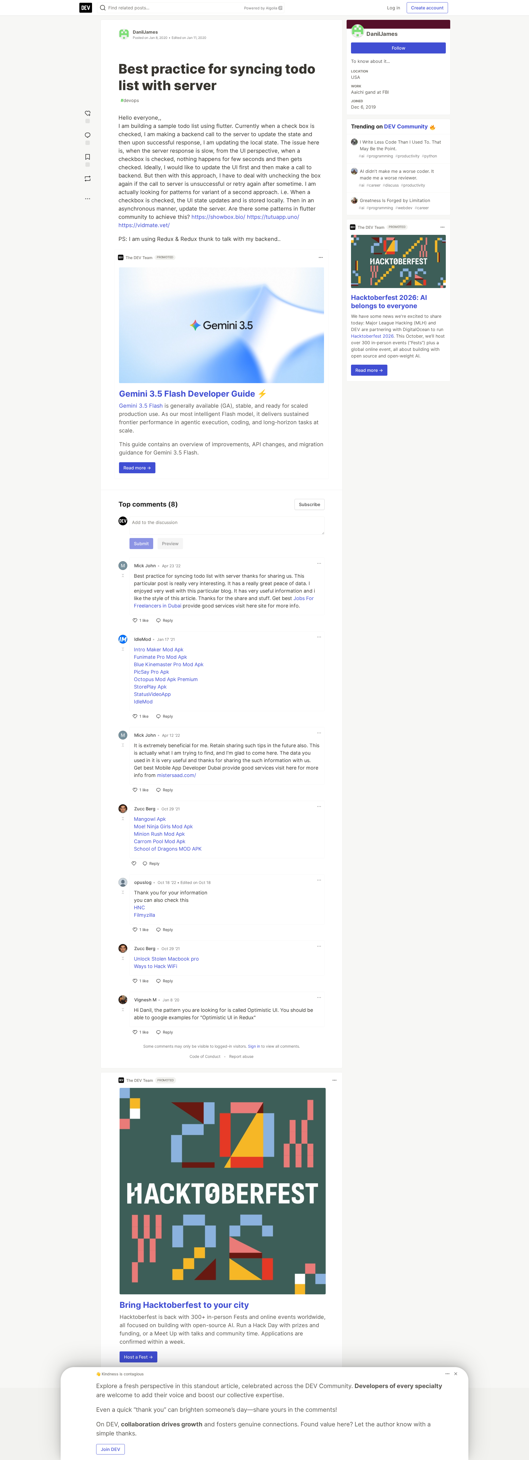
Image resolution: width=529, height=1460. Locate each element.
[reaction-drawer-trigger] (87, 116)
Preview (170, 543)
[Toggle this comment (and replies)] (123, 575)
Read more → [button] (137, 467)
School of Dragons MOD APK (168, 849)
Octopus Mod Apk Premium (166, 679)
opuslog (143, 882)
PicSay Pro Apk (151, 672)
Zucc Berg (144, 808)
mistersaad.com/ (176, 775)
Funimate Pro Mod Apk (160, 657)
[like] (133, 863)
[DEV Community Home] (86, 7)
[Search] (102, 8)
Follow (398, 48)
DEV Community (406, 126)
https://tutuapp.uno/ (273, 217)
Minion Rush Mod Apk (159, 834)
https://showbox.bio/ (218, 217)
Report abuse (241, 1056)
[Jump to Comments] (87, 138)
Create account (427, 7)
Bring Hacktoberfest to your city (184, 1305)
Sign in (254, 1046)
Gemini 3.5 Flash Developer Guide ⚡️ (193, 394)
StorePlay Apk (150, 687)
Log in (393, 7)
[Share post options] (87, 198)
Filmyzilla (144, 915)
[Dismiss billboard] (456, 1373)
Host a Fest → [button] (138, 1357)
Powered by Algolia (261, 8)
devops (130, 100)
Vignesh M (145, 999)
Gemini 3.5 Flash (141, 405)
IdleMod (142, 639)
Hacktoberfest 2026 (372, 336)
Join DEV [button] (110, 1449)
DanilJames (145, 32)
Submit (141, 543)
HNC (139, 907)
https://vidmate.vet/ (144, 225)
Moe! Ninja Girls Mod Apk (163, 826)
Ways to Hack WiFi (155, 966)
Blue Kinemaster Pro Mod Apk (169, 664)
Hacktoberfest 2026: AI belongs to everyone (389, 302)
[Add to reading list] (87, 159)
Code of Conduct (205, 1056)
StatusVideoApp (152, 694)
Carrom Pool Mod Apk (159, 841)
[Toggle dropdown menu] (320, 257)
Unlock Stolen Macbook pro (166, 959)
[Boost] (87, 178)
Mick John (145, 565)
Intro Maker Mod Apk (158, 649)
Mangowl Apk (150, 819)
